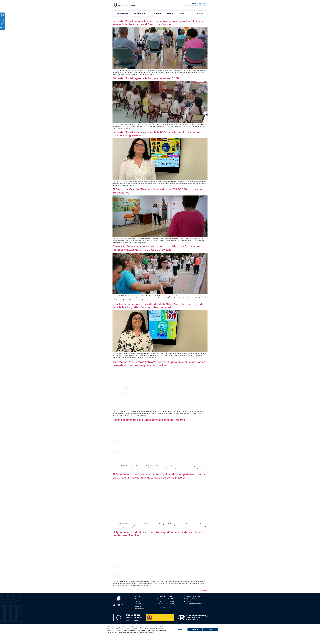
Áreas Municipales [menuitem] (140, 14)
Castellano (196, 4)
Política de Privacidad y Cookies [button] (144, 632)
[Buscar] (206, 7)
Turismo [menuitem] (182, 14)
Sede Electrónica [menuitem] (197, 14)
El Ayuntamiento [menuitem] (122, 14)
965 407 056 (171, 601)
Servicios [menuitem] (170, 14)
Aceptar (211, 629)
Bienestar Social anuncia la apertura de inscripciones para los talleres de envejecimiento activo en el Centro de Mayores (158, 23)
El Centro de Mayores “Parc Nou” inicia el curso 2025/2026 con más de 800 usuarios (157, 191)
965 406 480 (171, 603)
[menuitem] (140, 596)
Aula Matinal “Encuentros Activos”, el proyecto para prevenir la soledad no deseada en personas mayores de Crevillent (158, 363)
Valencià (204, 4)
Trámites (137, 596)
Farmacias (138, 603)
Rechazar (195, 629)
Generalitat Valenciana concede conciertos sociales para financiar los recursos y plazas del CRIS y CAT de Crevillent (156, 248)
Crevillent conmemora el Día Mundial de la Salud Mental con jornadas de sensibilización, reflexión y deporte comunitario (158, 306)
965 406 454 (171, 599)
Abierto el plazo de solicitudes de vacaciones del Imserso (148, 419)
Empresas (138, 606)
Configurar (179, 629)
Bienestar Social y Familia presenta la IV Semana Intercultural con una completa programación (156, 134)
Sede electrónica (139, 608)
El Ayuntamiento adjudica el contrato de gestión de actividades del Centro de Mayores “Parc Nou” (159, 534)
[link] (124, 6)
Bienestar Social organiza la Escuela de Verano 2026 (145, 78)
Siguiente (204, 590)
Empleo (137, 601)
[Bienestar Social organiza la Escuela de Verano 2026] (160, 122)
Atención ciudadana (140, 599)
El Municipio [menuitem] (157, 14)
